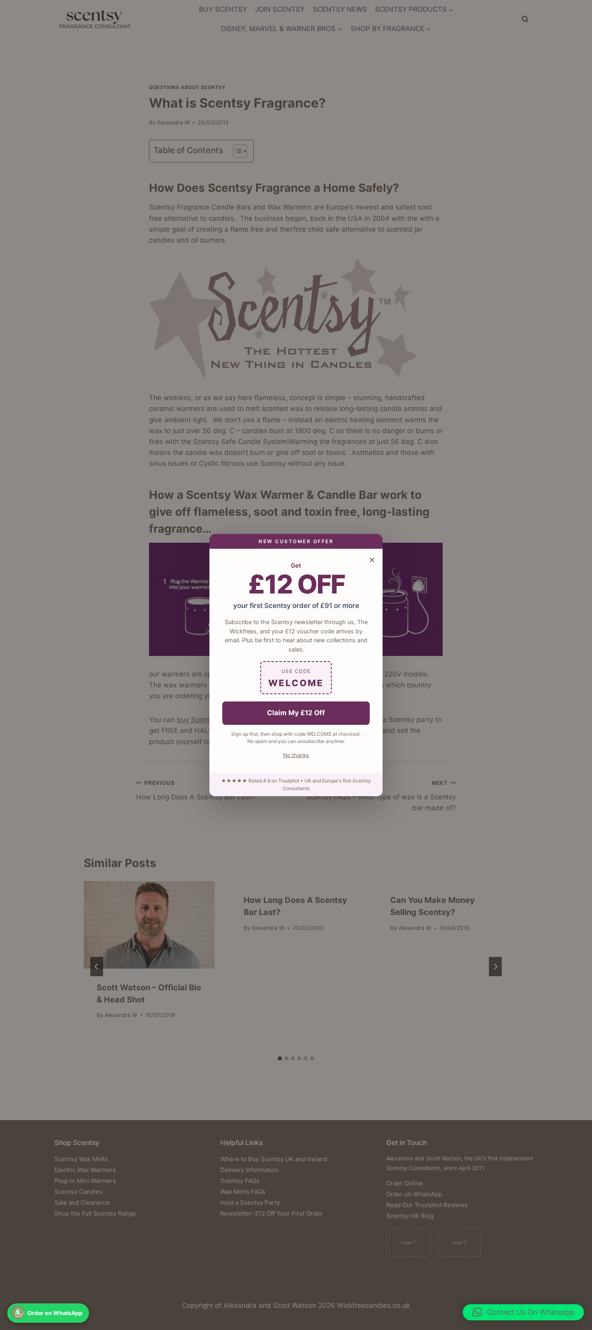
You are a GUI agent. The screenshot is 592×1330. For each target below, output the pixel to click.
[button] (523, 1312)
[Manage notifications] (17, 1312)
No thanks (296, 755)
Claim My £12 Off (296, 713)
